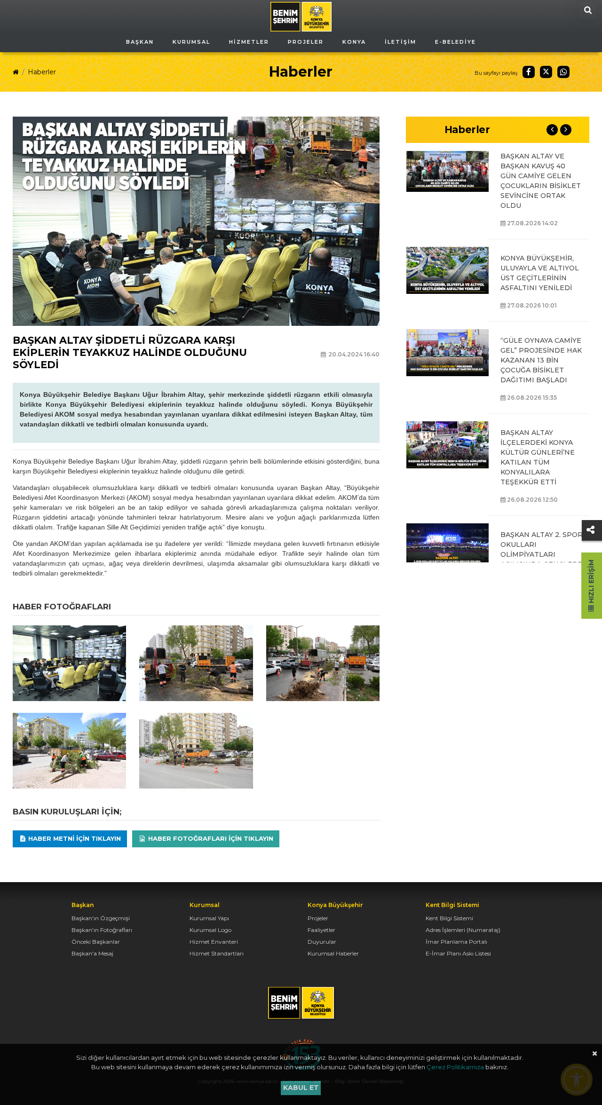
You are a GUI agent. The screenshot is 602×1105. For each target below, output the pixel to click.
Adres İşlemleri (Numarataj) (463, 929)
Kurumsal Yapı (209, 918)
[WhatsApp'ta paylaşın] (563, 72)
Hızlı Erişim (591, 582)
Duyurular (322, 941)
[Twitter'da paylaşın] (546, 72)
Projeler (318, 918)
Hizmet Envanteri (214, 941)
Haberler (42, 72)
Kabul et (301, 1087)
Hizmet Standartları (217, 953)
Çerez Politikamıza (455, 1067)
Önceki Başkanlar (95, 941)
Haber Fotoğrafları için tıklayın (209, 838)
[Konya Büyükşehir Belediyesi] (301, 16)
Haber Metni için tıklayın (73, 838)
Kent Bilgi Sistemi (449, 918)
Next (565, 129)
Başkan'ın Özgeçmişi (100, 918)
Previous (552, 129)
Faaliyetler (321, 929)
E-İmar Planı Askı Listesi (458, 953)
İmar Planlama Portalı (456, 941)
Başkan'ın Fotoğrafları (101, 929)
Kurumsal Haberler (333, 953)
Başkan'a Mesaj (92, 953)
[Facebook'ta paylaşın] (529, 72)
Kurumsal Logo (210, 929)
